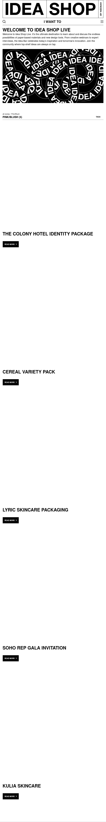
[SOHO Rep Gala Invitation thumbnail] (53, 590)
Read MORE (10, 244)
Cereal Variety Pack (29, 371)
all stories (6, 114)
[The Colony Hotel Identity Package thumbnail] (53, 175)
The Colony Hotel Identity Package (48, 233)
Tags (98, 117)
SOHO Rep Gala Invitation (34, 647)
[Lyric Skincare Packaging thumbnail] (53, 452)
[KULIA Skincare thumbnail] (53, 728)
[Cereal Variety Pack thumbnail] (53, 313)
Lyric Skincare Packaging (35, 509)
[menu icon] (102, 21)
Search (4, 21)
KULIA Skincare (22, 785)
